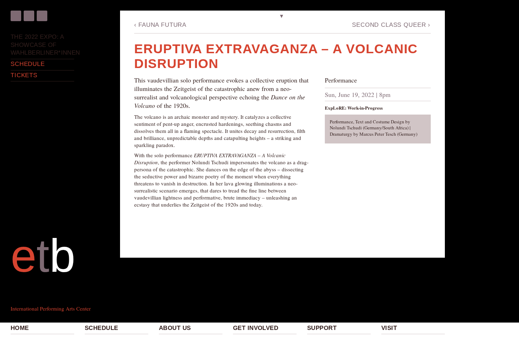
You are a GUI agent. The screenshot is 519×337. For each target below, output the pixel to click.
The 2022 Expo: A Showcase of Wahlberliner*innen (42, 44)
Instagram (29, 16)
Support (321, 328)
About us (175, 328)
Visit (389, 328)
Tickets (24, 75)
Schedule (101, 328)
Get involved (255, 328)
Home (20, 328)
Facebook (16, 16)
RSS (42, 16)
